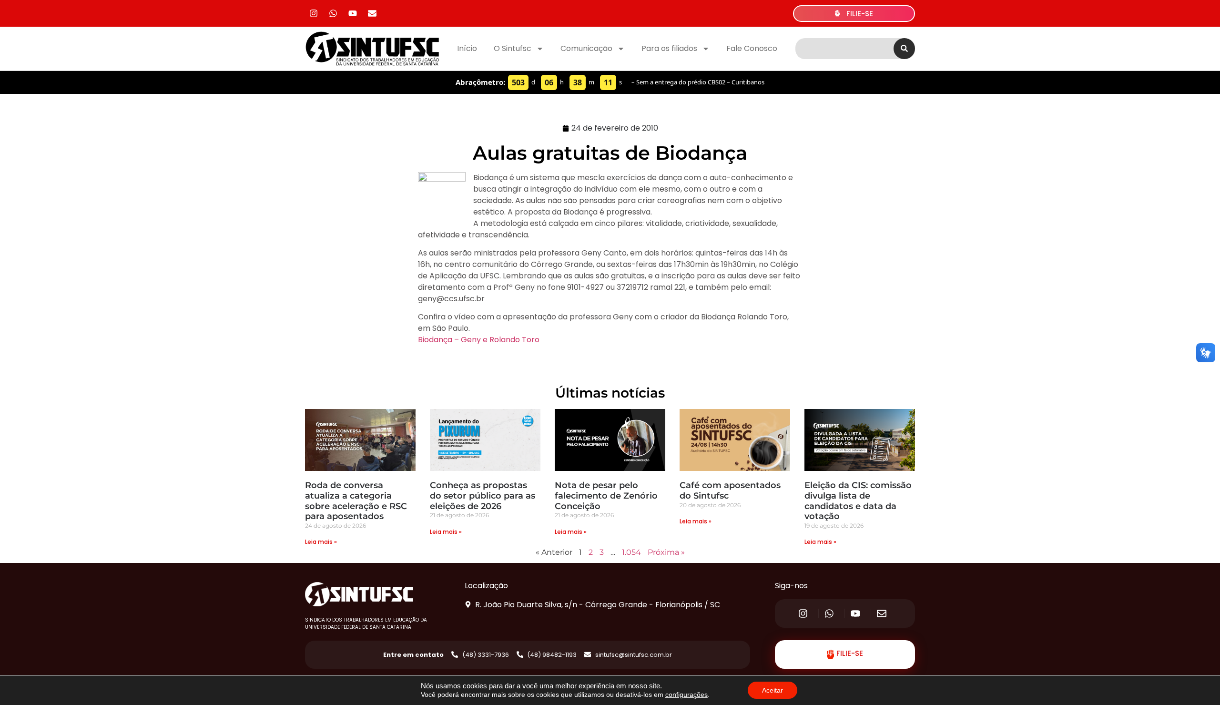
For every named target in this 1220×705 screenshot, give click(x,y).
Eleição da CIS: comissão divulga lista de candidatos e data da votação (858, 500)
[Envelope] (372, 13)
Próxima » (666, 552)
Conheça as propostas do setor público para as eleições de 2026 (482, 495)
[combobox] (844, 48)
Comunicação (586, 48)
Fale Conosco (751, 48)
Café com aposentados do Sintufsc (730, 490)
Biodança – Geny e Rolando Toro (478, 339)
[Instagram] (313, 13)
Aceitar (772, 690)
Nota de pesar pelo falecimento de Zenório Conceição (606, 495)
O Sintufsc (512, 48)
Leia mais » (321, 542)
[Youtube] (352, 13)
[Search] (904, 48)
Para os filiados (669, 48)
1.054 (631, 552)
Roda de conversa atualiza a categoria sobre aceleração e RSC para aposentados (356, 500)
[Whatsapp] (333, 13)
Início (467, 48)
